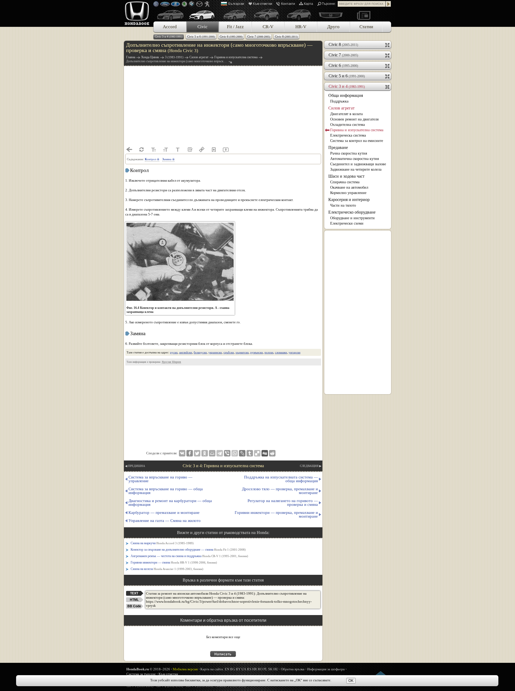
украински (215, 352)
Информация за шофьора (326, 669)
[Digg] (265, 453)
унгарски (294, 352)
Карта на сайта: (212, 669)
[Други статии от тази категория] (190, 149)
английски (185, 352)
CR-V (268, 26)
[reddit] (272, 453)
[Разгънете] (387, 44)
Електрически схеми (346, 223)
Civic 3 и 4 (168, 36)
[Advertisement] (223, 105)
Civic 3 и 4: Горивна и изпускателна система (223, 465)
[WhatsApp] (234, 453)
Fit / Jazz (235, 26)
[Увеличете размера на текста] (165, 149)
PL (265, 669)
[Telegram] (219, 453)
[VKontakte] (182, 453)
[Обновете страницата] (141, 149)
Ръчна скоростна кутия (348, 153)
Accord (170, 26)
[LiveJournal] (242, 453)
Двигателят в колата (346, 114)
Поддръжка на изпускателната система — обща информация (281, 479)
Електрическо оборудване (352, 212)
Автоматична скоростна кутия (354, 159)
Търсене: (329, 4)
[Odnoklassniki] (204, 453)
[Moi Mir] (212, 453)
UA (243, 669)
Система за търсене (141, 674)
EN (227, 669)
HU (275, 669)
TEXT (134, 593)
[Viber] (227, 453)
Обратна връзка (292, 669)
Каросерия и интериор (349, 199)
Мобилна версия (185, 669)
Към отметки (262, 4)
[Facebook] (189, 453)
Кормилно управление (348, 193)
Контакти (288, 4)
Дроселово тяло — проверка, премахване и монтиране (280, 491)
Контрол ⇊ (152, 159)
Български (236, 4)
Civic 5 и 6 (201, 36)
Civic (202, 26)
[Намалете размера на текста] (153, 149)
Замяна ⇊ (168, 159)
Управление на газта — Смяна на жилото (164, 520)
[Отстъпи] (129, 149)
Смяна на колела (167, 569)
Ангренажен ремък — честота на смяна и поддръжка (189, 556)
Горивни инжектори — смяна (174, 562)
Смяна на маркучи (162, 543)
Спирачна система (344, 182)
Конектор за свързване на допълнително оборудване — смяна (188, 549)
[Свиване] (387, 86)
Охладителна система (347, 125)
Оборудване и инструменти (352, 218)
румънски (256, 352)
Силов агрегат (341, 108)
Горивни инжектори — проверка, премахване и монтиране (276, 514)
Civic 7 (258, 36)
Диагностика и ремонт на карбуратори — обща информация (170, 503)
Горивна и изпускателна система (356, 130)
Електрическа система (348, 135)
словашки (281, 352)
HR (254, 669)
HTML (134, 600)
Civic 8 (286, 36)
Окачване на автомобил (349, 187)
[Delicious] (257, 453)
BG (232, 669)
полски (268, 352)
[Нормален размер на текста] (178, 149)
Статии (366, 26)
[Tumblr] (250, 453)
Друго (333, 26)
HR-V (300, 26)
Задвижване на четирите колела (355, 169)
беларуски (200, 352)
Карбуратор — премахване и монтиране (164, 512)
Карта (308, 4)
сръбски (228, 352)
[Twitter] (197, 453)
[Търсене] (388, 4)
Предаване (338, 147)
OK (351, 681)
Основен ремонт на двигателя (354, 119)
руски (174, 352)
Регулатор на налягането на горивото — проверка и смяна (283, 503)
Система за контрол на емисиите (356, 141)
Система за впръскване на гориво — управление (160, 479)
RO (260, 669)
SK (270, 669)
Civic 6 (231, 36)
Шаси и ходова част (346, 176)
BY (238, 669)
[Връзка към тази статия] (202, 149)
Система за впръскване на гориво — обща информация (165, 491)
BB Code (134, 606)
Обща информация (345, 95)
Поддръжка (339, 101)
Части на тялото (343, 205)
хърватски (242, 352)
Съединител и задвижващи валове (358, 164)
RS (249, 669)
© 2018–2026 (148, 669)
